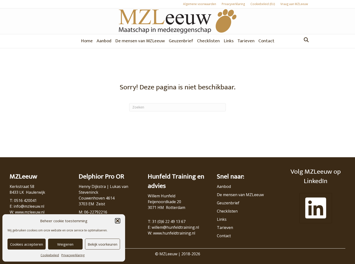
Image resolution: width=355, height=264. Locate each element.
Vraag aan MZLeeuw (294, 4)
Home (87, 41)
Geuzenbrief (181, 41)
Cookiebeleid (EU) (262, 4)
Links (229, 41)
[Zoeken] (305, 40)
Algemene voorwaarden (199, 4)
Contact (266, 41)
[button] (117, 220)
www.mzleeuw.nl (29, 212)
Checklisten (208, 41)
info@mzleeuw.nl (29, 206)
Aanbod (104, 41)
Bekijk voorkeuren (102, 244)
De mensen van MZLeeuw (140, 41)
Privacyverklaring (73, 255)
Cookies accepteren (26, 244)
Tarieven (246, 41)
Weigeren (65, 244)
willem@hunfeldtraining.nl (175, 227)
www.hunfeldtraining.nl (174, 233)
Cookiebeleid (50, 255)
